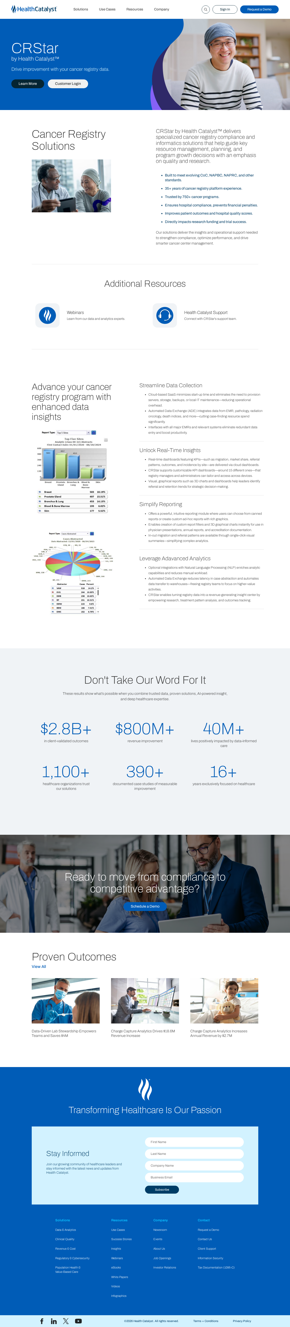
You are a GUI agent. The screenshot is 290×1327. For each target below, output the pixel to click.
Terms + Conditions (205, 1321)
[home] (39, 9)
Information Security (210, 1258)
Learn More (28, 84)
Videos (115, 1286)
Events (157, 1239)
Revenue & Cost (65, 1248)
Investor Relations (164, 1267)
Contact (204, 1220)
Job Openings (162, 1258)
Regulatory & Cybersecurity (72, 1258)
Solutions (80, 9)
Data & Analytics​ (65, 1230)
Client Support (207, 1248)
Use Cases (107, 9)
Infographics (118, 1296)
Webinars (117, 1258)
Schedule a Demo (145, 906)
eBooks (116, 1267)
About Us (159, 1248)
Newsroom (160, 1230)
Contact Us (205, 1239)
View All (39, 967)
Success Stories (121, 1239)
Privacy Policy (242, 1321)
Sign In (225, 9)
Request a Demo (259, 9)
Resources (134, 9)
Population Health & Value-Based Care (67, 1269)
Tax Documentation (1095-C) (216, 1267)
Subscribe (162, 1189)
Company (161, 9)
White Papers (119, 1277)
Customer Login (68, 84)
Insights (116, 1248)
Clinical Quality (64, 1239)
